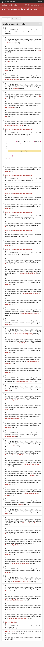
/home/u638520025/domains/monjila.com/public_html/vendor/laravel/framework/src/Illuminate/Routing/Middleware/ (23, 271)
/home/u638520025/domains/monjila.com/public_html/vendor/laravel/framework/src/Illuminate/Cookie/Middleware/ (23, 359)
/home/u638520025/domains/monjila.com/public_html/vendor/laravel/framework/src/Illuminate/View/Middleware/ (23, 311)
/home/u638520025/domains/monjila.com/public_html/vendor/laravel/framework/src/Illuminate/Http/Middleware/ (23, 561)
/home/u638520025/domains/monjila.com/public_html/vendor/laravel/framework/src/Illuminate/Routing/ (23, 86)
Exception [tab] (6, 19)
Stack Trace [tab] (16, 19)
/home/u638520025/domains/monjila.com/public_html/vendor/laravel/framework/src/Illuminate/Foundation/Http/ (23, 443)
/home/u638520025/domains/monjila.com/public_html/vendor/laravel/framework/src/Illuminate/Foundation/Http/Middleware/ (23, 291)
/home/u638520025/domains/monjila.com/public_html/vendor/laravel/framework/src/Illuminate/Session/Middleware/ (23, 331)
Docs (40, 1)
